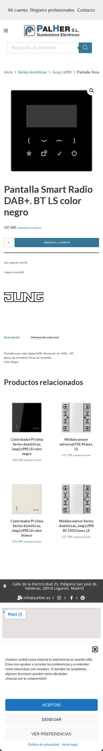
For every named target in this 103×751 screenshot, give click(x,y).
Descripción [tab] (12, 337)
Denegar (52, 719)
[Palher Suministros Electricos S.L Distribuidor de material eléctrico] (52, 31)
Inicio (8, 72)
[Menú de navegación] (6, 30)
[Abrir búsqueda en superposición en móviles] (49, 48)
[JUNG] (24, 297)
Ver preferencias (51, 734)
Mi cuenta (17, 10)
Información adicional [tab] (45, 337)
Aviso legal (70, 745)
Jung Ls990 (62, 72)
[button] (95, 649)
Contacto (86, 10)
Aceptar (51, 705)
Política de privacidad (43, 745)
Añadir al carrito (57, 242)
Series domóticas (32, 72)
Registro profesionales (52, 10)
